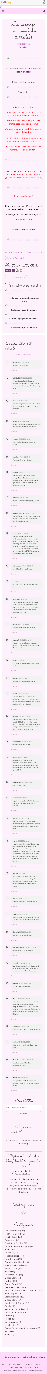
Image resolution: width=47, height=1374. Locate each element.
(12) (10, 1316)
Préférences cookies (35, 1370)
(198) (15, 1231)
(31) (13, 1284)
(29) (13, 1294)
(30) (23, 1290)
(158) (13, 1237)
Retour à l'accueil (14, 258)
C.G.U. (34, 1367)
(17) (17, 1309)
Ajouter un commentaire (23, 354)
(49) (15, 1256)
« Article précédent (14, 252)
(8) (22, 1328)
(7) (9, 1331)
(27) (13, 1300)
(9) (12, 1325)
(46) (13, 1259)
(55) (19, 1246)
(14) (15, 1312)
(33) (14, 1275)
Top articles (39, 1364)
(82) (12, 1240)
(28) (15, 1297)
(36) (13, 1268)
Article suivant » (34, 252)
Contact (11, 1367)
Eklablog (40, 1357)
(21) (10, 1306)
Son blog (26, 72)
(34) (10, 1271)
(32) (13, 1278)
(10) (13, 1322)
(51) (10, 1249)
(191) (15, 1234)
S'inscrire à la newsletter (16, 277)
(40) (17, 1262)
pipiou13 (25, 1189)
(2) (9, 1334)
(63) (16, 1243)
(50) (11, 1253)
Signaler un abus (23, 1367)
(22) (17, 1303)
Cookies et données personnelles (15, 1370)
